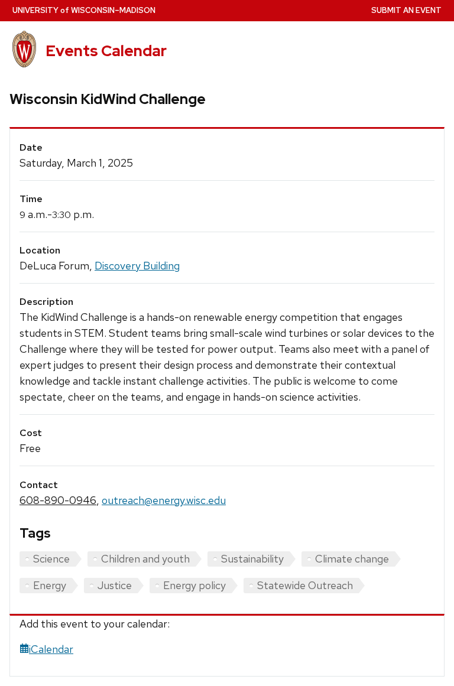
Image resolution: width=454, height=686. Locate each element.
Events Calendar (106, 51)
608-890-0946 (58, 500)
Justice (115, 585)
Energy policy (194, 585)
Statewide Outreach (305, 585)
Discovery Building (137, 265)
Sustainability (252, 558)
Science (51, 558)
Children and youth (145, 558)
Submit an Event (406, 10)
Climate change (352, 558)
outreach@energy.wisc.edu (164, 500)
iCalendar (51, 649)
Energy (49, 585)
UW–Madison (83, 10)
